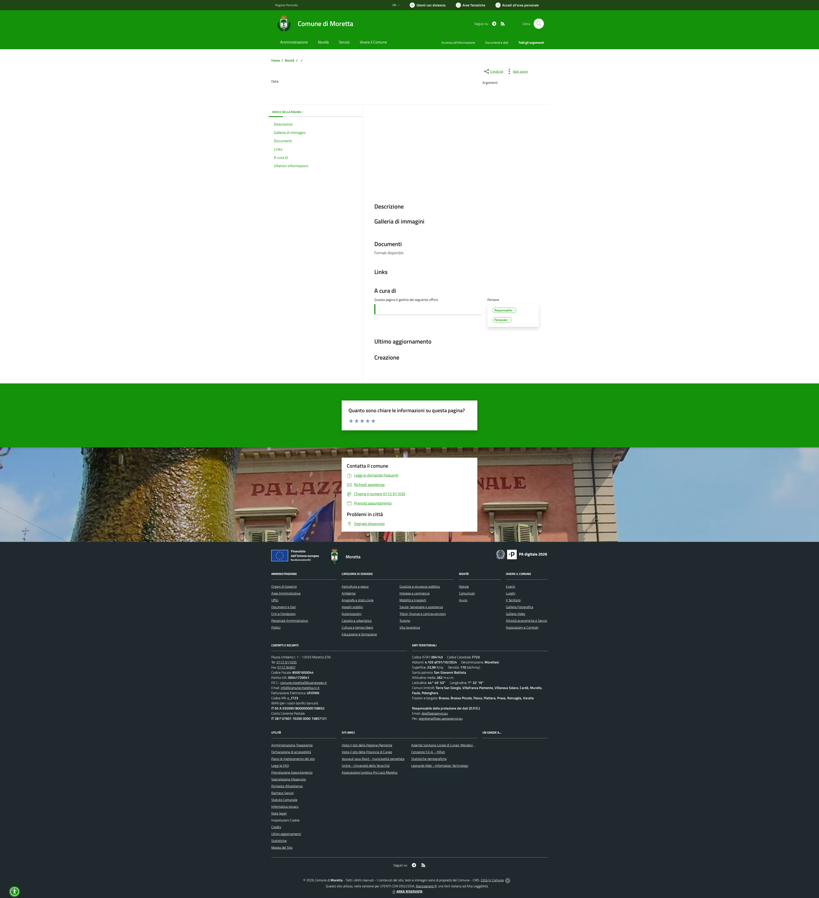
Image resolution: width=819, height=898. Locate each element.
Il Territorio (513, 600)
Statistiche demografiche (429, 758)
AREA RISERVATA (409, 891)
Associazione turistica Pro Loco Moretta (369, 772)
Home (275, 60)
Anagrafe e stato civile (357, 600)
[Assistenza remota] (508, 880)
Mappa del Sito (281, 847)
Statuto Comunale (284, 799)
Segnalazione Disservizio (288, 779)
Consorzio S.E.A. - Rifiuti (428, 751)
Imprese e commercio (414, 593)
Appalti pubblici (352, 606)
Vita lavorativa (409, 627)
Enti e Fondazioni (283, 613)
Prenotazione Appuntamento (291, 772)
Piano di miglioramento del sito (293, 758)
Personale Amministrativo (289, 620)
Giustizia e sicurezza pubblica (419, 586)
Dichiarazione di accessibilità (291, 751)
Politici (275, 627)
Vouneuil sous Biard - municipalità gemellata (373, 758)
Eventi (510, 586)
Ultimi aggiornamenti (286, 833)
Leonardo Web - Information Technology (439, 765)
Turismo (404, 620)
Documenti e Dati (283, 606)
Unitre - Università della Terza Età (365, 765)
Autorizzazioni (351, 613)
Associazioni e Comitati (522, 627)
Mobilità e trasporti (412, 600)
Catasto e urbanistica (357, 620)
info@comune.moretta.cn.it (300, 687)
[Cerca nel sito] (539, 24)
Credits (276, 827)
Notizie (464, 586)
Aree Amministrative (286, 593)
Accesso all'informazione (458, 42)
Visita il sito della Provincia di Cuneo (367, 751)
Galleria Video (515, 613)
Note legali (279, 813)
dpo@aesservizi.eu (434, 713)
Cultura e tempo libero (357, 627)
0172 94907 (286, 667)
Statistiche (279, 840)
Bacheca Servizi (282, 792)
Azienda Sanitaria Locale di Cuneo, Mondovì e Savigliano (451, 745)
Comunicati (467, 593)
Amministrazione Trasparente (292, 745)
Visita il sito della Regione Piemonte (367, 745)
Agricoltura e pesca (355, 586)
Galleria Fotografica (519, 606)
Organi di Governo (284, 586)
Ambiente (349, 593)
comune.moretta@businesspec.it (303, 682)
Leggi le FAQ (280, 765)
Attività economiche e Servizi (526, 620)
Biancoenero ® (426, 886)
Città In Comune (492, 880)
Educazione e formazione (359, 634)
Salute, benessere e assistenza (421, 606)
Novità (289, 60)
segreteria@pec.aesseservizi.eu (441, 718)
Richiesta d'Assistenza (287, 786)
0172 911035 (287, 662)
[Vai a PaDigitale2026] (522, 554)
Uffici (274, 600)
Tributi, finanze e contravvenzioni (422, 613)
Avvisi (463, 600)
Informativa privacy (285, 806)
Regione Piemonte (286, 5)
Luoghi (510, 593)
